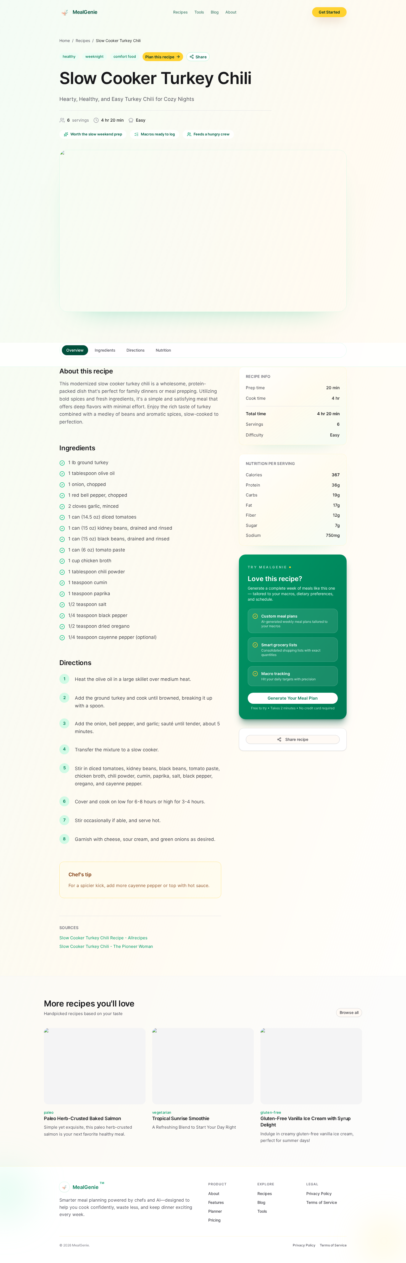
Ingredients (105, 350)
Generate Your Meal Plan (293, 698)
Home (64, 40)
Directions (135, 350)
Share (201, 56)
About (230, 12)
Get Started (329, 12)
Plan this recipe (159, 56)
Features (216, 1202)
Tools (199, 12)
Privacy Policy (319, 1193)
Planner (215, 1211)
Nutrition (163, 350)
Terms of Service (321, 1202)
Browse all (349, 1012)
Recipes (180, 12)
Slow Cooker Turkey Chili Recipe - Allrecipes (103, 937)
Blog (215, 12)
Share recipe (296, 739)
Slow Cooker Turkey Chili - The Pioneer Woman (106, 946)
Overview (75, 350)
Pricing (214, 1220)
